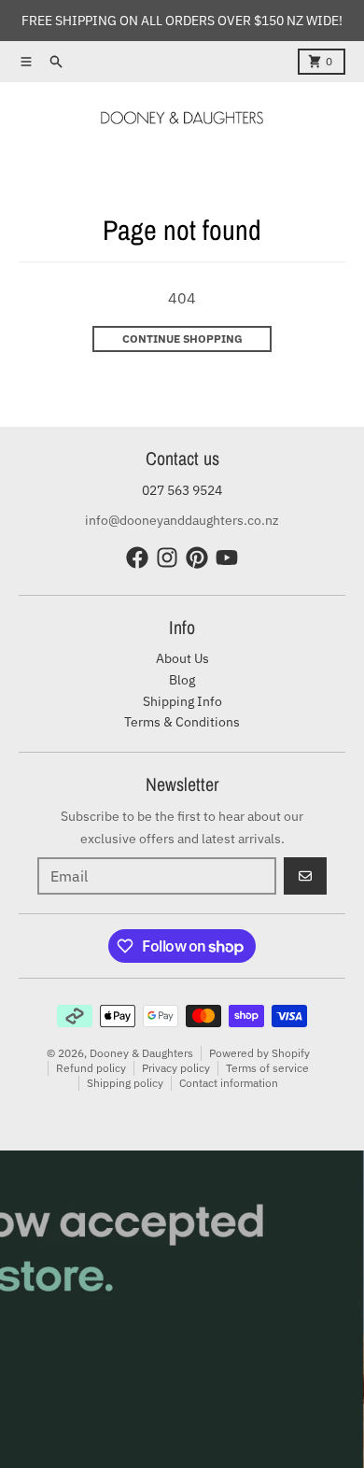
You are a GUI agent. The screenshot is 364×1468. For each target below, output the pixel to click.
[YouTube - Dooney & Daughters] (227, 557)
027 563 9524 (182, 490)
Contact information (228, 1083)
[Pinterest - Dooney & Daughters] (197, 557)
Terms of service (267, 1068)
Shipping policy (125, 1083)
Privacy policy (176, 1068)
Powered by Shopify (259, 1053)
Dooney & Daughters (141, 1053)
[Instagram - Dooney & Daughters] (167, 557)
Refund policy (91, 1068)
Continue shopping (182, 339)
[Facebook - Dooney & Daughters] (137, 557)
